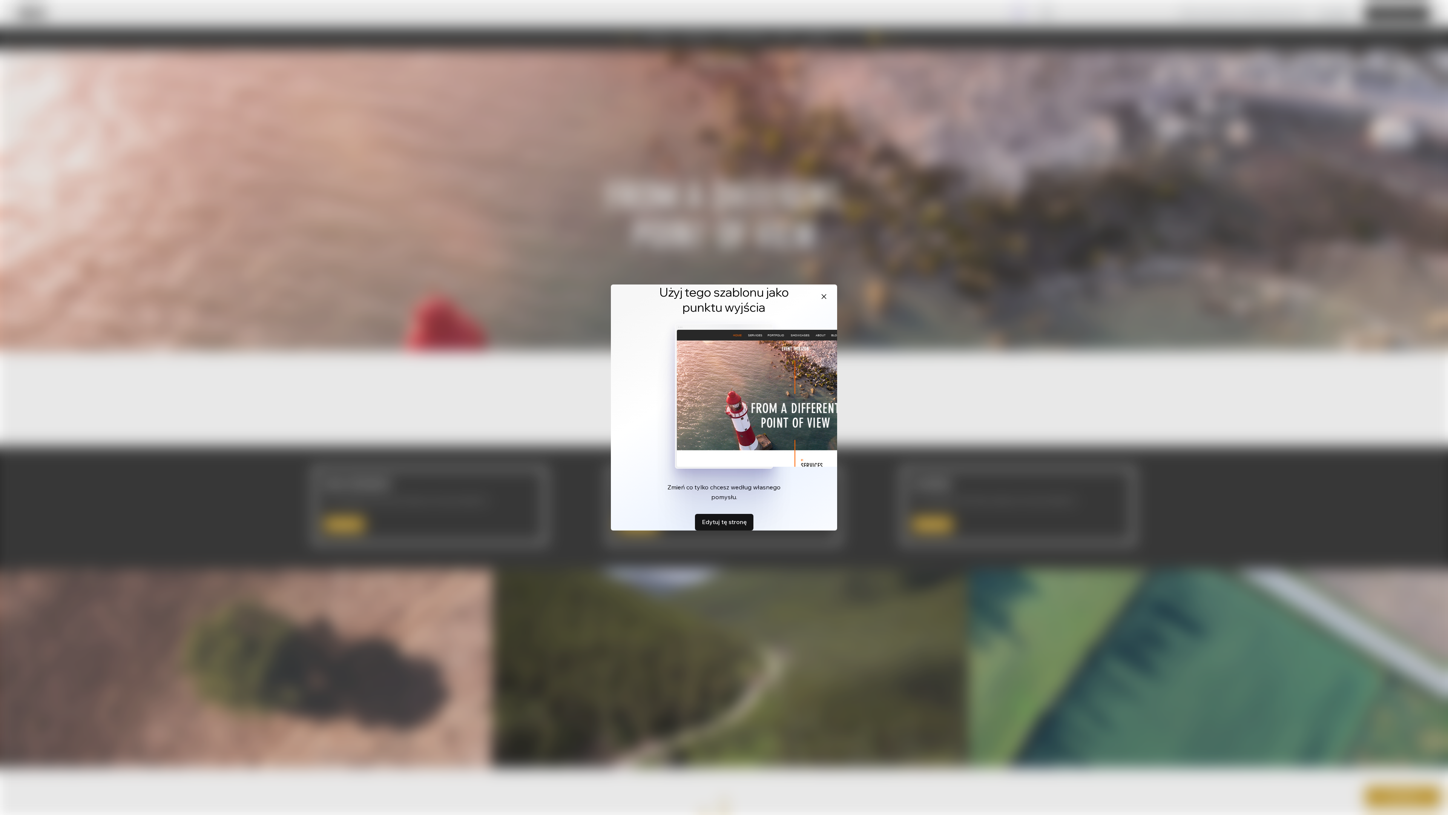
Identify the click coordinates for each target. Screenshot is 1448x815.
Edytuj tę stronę (724, 522)
